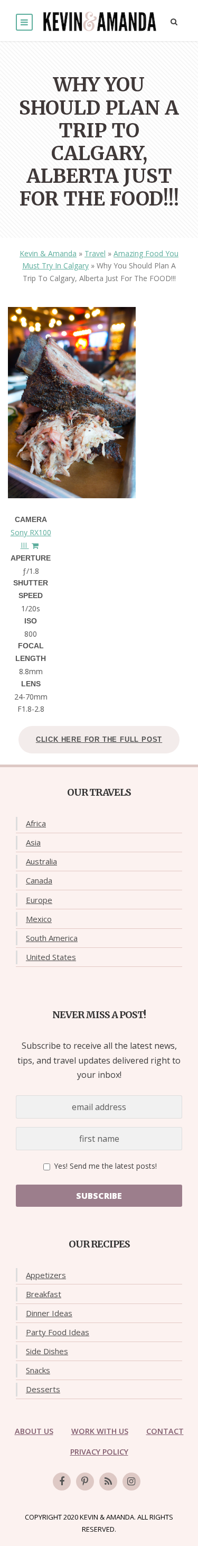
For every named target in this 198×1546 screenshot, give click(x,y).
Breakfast (43, 1294)
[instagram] (131, 1482)
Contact (165, 1431)
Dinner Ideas (49, 1313)
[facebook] (62, 1482)
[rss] (108, 1482)
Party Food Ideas (57, 1332)
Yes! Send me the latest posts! (104, 1166)
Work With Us (99, 1431)
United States (51, 957)
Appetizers (46, 1275)
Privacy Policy (99, 1452)
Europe (39, 900)
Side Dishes (47, 1351)
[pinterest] (85, 1482)
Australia (41, 861)
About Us (34, 1431)
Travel (95, 253)
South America (52, 938)
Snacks (38, 1370)
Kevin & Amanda (48, 253)
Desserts (43, 1389)
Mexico (39, 919)
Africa (36, 823)
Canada (39, 880)
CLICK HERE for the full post (99, 739)
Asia (33, 842)
